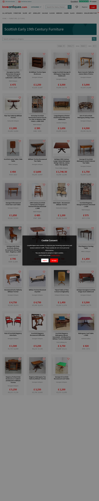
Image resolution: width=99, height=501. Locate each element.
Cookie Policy (55, 255)
